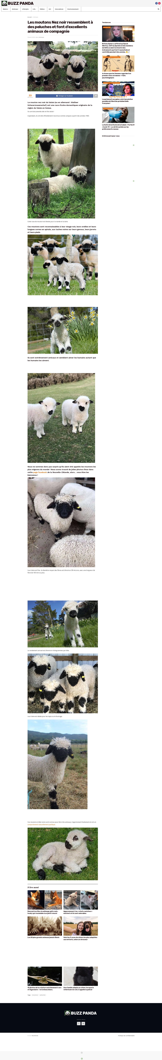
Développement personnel (112, 57)
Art (50, 9)
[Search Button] (158, 9)
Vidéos (42, 9)
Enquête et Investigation (112, 82)
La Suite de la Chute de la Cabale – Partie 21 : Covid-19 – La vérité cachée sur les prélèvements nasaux (118, 127)
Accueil (30, 17)
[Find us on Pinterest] (159, 3)
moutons (35, 995)
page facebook (40, 472)
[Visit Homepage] (17, 3)
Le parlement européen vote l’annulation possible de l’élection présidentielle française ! (117, 101)
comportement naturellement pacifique (41, 824)
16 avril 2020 (31, 37)
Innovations (59, 9)
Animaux (15, 9)
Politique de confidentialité (126, 1035)
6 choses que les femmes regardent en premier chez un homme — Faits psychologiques (116, 76)
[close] (82, 1053)
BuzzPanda (35, 1035)
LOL (34, 9)
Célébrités (107, 27)
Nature (5, 9)
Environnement (73, 9)
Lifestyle (25, 9)
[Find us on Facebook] (156, 3)
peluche (42, 995)
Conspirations (108, 108)
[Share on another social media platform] (96, 96)
